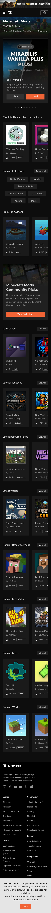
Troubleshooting (34, 846)
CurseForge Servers (35, 830)
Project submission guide (11, 852)
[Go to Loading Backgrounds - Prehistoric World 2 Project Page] (16, 461)
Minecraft (7, 807)
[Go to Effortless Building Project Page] (16, 142)
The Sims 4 (7, 816)
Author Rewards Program (10, 859)
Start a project (9, 846)
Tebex (29, 871)
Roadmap (31, 821)
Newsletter (32, 816)
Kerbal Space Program (12, 825)
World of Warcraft (11, 812)
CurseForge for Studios (37, 867)
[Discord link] (20, 786)
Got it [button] (25, 906)
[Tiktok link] (10, 786)
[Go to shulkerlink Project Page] (16, 353)
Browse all (41, 171)
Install (35, 96)
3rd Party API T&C (11, 870)
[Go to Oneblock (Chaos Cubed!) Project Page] (16, 732)
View (15, 96)
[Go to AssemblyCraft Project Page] (16, 407)
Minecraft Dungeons (12, 830)
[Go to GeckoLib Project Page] (16, 678)
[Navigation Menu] (4, 12)
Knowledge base (34, 841)
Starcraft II (7, 821)
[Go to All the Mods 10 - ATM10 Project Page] (16, 624)
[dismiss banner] (46, 3)
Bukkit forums (33, 825)
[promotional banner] (25, 4)
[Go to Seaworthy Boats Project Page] (16, 236)
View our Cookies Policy (25, 899)
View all (42, 328)
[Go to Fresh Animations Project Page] (16, 570)
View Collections (25, 314)
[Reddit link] (31, 786)
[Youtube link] (15, 786)
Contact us (32, 851)
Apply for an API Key (12, 866)
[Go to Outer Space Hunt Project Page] (16, 516)
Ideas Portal (32, 807)
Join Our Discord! (35, 802)
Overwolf (31, 862)
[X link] (26, 786)
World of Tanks (9, 835)
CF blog (30, 812)
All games (7, 802)
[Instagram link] (4, 786)
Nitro (29, 876)
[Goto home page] (10, 12)
